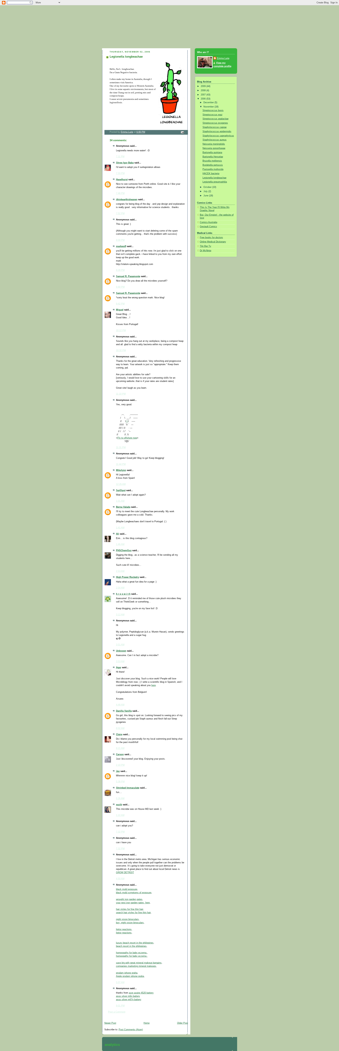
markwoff (121, 246)
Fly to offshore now (127, 438)
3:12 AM (120, 614)
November (209, 107)
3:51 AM (120, 644)
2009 (203, 86)
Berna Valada (123, 507)
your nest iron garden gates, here (133, 902)
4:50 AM (120, 878)
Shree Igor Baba (125, 163)
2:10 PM (120, 765)
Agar (118, 667)
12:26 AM (121, 484)
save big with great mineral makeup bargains (139, 963)
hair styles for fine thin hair (129, 909)
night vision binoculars (127, 919)
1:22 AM (120, 815)
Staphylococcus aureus (215, 140)
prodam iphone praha (126, 973)
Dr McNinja (205, 250)
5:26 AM (120, 798)
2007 (203, 94)
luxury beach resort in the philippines (134, 943)
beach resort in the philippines (131, 946)
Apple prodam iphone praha (130, 976)
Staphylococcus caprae (215, 127)
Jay (118, 771)
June (206, 195)
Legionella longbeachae (214, 178)
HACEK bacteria (211, 173)
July (205, 191)
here (153, 685)
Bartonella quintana (212, 152)
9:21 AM (120, 748)
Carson (120, 754)
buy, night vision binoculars (130, 922)
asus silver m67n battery (128, 999)
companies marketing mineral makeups (136, 966)
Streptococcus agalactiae (215, 119)
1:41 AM (120, 527)
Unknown (121, 651)
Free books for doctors (211, 237)
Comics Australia (208, 222)
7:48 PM (120, 193)
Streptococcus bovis (213, 110)
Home (147, 1023)
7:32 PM (120, 832)
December (209, 102)
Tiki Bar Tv (205, 246)
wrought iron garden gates (129, 899)
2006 (203, 99)
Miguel (119, 310)
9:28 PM (120, 270)
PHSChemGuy (124, 550)
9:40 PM (120, 287)
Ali (117, 534)
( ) (127, 421)
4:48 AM (120, 705)
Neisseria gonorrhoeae (214, 148)
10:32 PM (121, 350)
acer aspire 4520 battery (141, 993)
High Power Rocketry (127, 577)
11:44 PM (121, 464)
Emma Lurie (223, 58)
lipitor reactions (124, 929)
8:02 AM (120, 728)
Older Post (182, 1023)
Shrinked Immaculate (127, 788)
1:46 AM (120, 544)
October (207, 187)
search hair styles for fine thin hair (133, 912)
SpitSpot (121, 490)
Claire (119, 734)
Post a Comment (116, 1012)
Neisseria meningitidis (214, 144)
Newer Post (110, 1023)
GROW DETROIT (125, 872)
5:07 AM (120, 982)
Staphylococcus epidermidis (217, 131)
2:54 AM (120, 588)
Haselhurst (122, 179)
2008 (203, 90)
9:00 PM (120, 240)
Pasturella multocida (213, 169)
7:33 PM (120, 173)
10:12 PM (121, 330)
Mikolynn (121, 470)
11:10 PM (121, 394)
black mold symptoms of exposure (133, 892)
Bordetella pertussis (213, 165)
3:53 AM (120, 661)
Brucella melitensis (212, 161)
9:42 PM (120, 304)
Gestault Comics (208, 226)
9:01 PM (120, 1006)
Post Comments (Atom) (131, 1029)
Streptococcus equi (212, 114)
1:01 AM (120, 501)
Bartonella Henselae (213, 157)
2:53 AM (120, 571)
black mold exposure (126, 889)
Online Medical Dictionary (213, 242)
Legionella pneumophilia (215, 182)
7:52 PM (120, 213)
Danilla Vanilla (124, 711)
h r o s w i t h (123, 594)
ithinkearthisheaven (126, 199)
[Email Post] (182, 132)
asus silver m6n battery (128, 996)
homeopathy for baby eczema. (131, 953)
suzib (119, 804)
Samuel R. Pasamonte (128, 276)
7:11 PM (120, 156)
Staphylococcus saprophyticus (218, 135)
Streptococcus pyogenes (215, 123)
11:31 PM (121, 447)
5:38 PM (120, 781)
